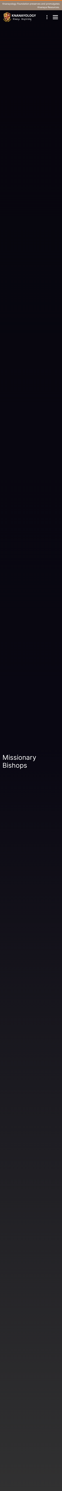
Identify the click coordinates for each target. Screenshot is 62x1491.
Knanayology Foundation (15, 3)
